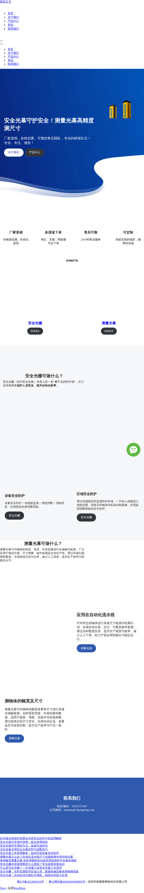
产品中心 (13, 20)
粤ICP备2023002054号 (30, 881)
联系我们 (13, 28)
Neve (3, 888)
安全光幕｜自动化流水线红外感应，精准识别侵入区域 (33, 875)
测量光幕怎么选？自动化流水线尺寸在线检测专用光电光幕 (36, 856)
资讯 (10, 24)
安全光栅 (35, 323)
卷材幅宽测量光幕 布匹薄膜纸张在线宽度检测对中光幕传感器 (38, 860)
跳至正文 (5, 1)
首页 (10, 13)
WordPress (19, 888)
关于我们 (13, 17)
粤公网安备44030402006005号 (67, 881)
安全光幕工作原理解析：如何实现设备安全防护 (29, 853)
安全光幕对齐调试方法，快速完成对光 (24, 845)
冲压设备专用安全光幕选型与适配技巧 (24, 849)
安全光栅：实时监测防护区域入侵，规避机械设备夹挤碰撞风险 (39, 871)
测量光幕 (109, 323)
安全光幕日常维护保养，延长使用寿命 (24, 842)
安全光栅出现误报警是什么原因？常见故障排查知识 (32, 864)
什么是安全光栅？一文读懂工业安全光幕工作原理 (31, 867)
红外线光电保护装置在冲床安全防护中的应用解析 (31, 838)
